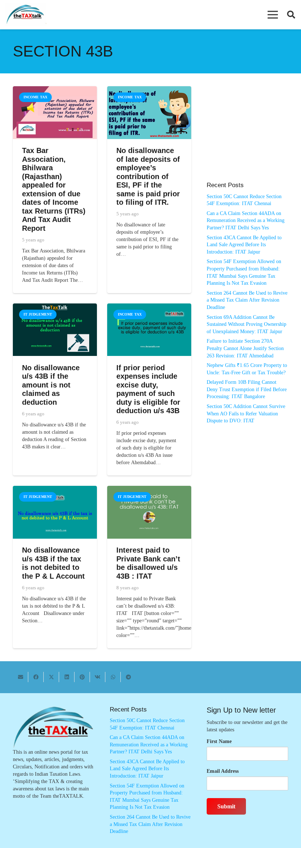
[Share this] (36, 677)
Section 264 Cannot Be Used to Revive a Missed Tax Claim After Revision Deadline (247, 300)
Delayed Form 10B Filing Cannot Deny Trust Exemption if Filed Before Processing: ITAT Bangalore (247, 389)
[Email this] (20, 677)
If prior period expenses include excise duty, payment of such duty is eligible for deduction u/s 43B (148, 389)
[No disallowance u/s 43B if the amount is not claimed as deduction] (55, 307)
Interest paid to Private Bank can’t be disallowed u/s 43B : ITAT (148, 563)
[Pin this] (82, 677)
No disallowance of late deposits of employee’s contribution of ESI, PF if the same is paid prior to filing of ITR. (148, 176)
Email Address (223, 771)
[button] (273, 15)
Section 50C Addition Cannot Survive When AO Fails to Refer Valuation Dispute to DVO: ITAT (246, 413)
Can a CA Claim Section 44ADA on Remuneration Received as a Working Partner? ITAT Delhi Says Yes (245, 220)
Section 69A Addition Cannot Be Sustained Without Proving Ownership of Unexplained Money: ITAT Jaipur (246, 324)
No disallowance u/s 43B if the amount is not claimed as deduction (51, 385)
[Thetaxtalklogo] (25, 15)
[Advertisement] (247, 137)
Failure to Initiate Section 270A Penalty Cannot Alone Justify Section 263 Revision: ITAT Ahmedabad (245, 348)
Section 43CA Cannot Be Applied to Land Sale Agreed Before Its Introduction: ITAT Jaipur (244, 245)
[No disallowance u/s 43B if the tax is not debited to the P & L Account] (55, 489)
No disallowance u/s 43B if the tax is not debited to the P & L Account (53, 563)
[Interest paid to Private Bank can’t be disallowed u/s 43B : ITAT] (149, 489)
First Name (219, 741)
